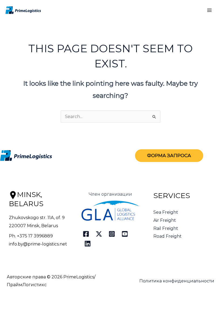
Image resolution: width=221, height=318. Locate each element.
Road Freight (167, 236)
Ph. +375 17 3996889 (31, 236)
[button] (169, 155)
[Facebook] (86, 234)
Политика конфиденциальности (176, 281)
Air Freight (164, 220)
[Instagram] (112, 234)
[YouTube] (125, 234)
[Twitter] (99, 234)
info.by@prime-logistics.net (38, 244)
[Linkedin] (87, 243)
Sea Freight (165, 212)
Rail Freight (165, 228)
